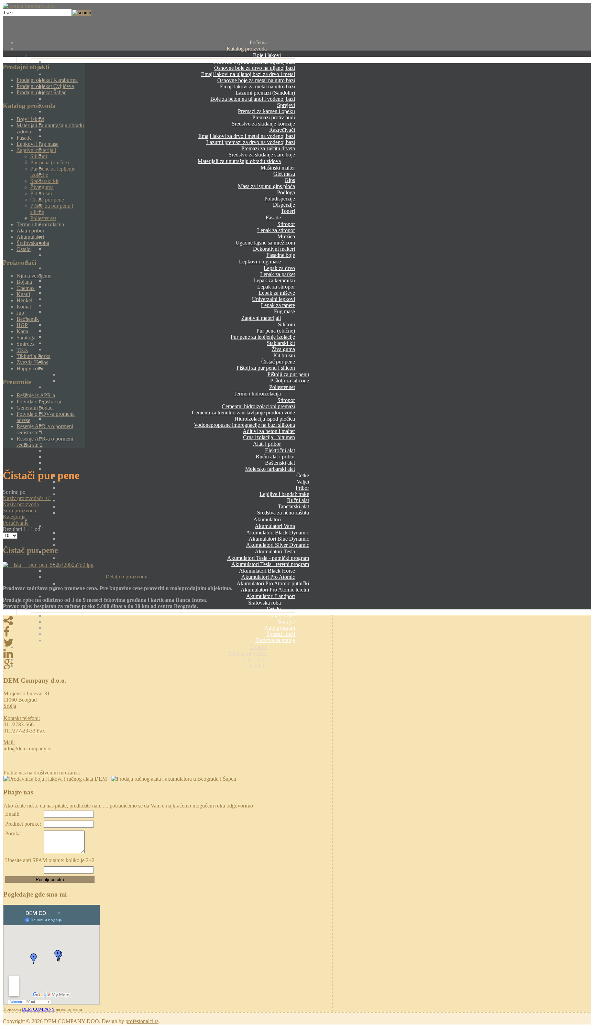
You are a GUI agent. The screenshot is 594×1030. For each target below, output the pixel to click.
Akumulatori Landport (270, 596)
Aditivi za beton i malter (269, 431)
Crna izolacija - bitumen (269, 437)
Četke (302, 475)
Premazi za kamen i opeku (266, 111)
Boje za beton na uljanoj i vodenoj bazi (252, 99)
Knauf (23, 294)
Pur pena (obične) (275, 331)
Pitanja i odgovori (247, 653)
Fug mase (284, 311)
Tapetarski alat (293, 506)
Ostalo (274, 609)
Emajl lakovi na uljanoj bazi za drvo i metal (248, 74)
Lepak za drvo (279, 268)
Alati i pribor (267, 444)
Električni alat (280, 450)
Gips (290, 180)
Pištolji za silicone (289, 380)
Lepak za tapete (278, 305)
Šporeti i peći (280, 634)
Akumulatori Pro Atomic (268, 577)
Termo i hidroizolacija (257, 394)
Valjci (303, 482)
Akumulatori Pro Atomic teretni (275, 590)
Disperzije (284, 205)
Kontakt (258, 666)
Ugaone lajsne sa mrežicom (265, 243)
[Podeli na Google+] (167, 664)
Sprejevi (286, 105)
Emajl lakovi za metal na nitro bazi (257, 86)
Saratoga (25, 337)
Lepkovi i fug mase (260, 261)
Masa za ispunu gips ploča (266, 186)
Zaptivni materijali (261, 318)
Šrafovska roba (264, 603)
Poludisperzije (279, 199)
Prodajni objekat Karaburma (47, 80)
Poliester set (282, 387)
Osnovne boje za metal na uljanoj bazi (253, 62)
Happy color (30, 368)
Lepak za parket (277, 274)
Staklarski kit (281, 343)
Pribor (302, 488)
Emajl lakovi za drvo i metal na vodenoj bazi (246, 136)
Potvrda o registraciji (38, 401)
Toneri (288, 211)
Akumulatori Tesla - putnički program (268, 558)
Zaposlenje (255, 659)
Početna (258, 42)
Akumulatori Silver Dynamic (277, 545)
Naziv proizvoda (21, 504)
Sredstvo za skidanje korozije (263, 124)
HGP (22, 325)
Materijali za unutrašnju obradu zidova (239, 161)
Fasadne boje (280, 255)
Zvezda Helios (32, 362)
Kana (22, 331)
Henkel (24, 300)
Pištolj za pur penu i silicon (265, 368)
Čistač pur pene (278, 362)
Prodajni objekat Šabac (41, 92)
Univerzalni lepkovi (273, 299)
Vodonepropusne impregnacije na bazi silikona (244, 425)
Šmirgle (286, 622)
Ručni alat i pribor (275, 456)
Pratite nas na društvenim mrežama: (41, 773)
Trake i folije (281, 615)
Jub (20, 313)
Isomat (23, 307)
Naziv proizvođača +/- (27, 498)
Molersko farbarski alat (270, 469)
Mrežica (286, 236)
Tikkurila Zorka (33, 356)
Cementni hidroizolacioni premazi (258, 406)
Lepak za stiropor (276, 230)
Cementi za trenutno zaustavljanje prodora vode (243, 412)
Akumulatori (267, 519)
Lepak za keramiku (274, 280)
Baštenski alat (280, 463)
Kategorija (14, 517)
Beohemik (27, 319)
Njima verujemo (34, 276)
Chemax (25, 288)
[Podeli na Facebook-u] (167, 631)
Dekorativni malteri (274, 249)
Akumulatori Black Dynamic (277, 532)
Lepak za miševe (276, 293)
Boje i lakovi (267, 55)
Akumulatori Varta (275, 526)
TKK (22, 350)
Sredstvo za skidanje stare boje (262, 155)
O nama (258, 647)
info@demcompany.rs (27, 748)
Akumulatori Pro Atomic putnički (272, 583)
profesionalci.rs (141, 1021)
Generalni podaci (35, 408)
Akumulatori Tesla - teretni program (270, 564)
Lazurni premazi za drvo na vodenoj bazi (250, 142)
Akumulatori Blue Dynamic (279, 539)
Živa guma (283, 349)
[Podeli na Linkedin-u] (167, 653)
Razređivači (282, 130)
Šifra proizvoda (19, 510)
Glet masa (284, 174)
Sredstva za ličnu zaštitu (283, 513)
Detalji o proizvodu (126, 576)
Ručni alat (298, 500)
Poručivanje (16, 523)
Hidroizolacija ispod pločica (264, 419)
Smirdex (25, 344)
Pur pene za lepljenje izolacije (263, 337)
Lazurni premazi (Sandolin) (265, 93)
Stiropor (286, 224)
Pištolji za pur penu (288, 374)
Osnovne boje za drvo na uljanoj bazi (254, 68)
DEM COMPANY (38, 1009)
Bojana (24, 282)
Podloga (286, 192)
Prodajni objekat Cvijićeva (45, 86)
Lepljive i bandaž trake (284, 494)
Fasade (273, 217)
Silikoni (286, 324)
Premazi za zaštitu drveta (268, 148)
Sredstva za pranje (275, 640)
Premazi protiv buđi (273, 117)
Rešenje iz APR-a (35, 395)
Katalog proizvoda (247, 49)
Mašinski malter (278, 168)
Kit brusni (284, 355)
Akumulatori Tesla (275, 551)
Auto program (279, 628)
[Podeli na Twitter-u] (167, 642)
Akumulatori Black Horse (267, 571)
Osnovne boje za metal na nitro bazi (256, 80)
